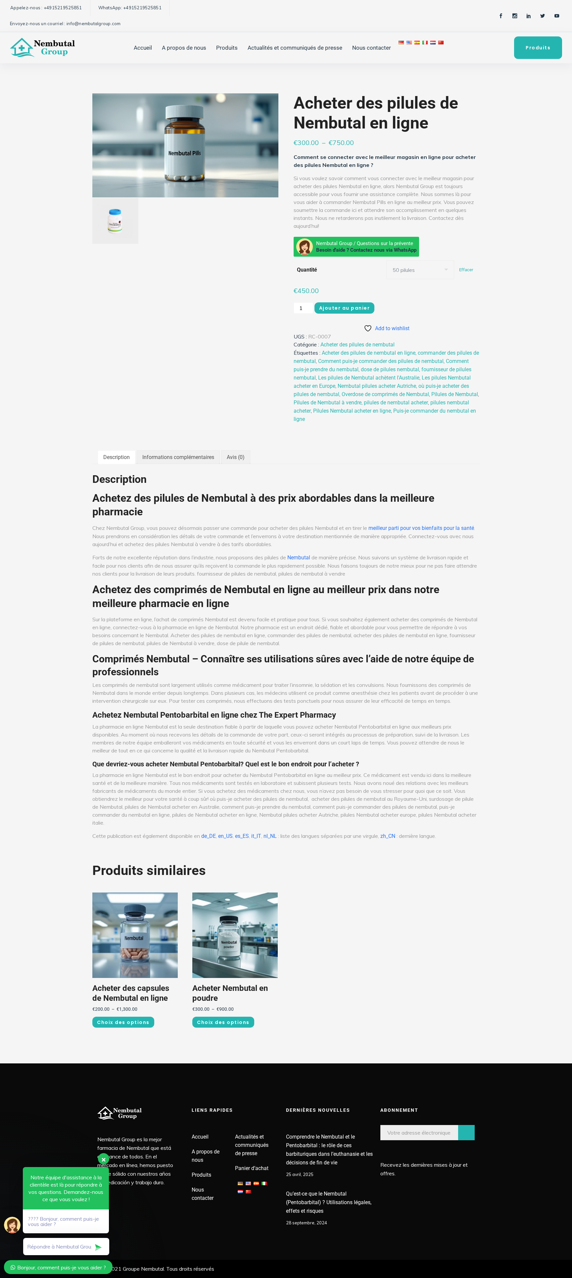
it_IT (256, 836)
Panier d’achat (251, 1168)
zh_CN (387, 836)
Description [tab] (116, 457)
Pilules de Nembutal (454, 394)
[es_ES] (417, 47)
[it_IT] (425, 47)
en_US (225, 836)
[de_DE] (401, 47)
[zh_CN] (441, 47)
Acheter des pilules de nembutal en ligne (368, 353)
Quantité (307, 270)
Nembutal (298, 557)
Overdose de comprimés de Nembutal (385, 394)
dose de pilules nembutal (390, 369)
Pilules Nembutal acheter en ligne (352, 411)
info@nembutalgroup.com (94, 23)
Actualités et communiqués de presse (295, 47)
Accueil (143, 47)
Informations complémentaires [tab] (178, 457)
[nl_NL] (433, 47)
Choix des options (123, 1022)
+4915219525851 (63, 7)
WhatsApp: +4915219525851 (130, 7)
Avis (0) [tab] (236, 457)
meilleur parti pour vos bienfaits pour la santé (421, 528)
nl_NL (270, 836)
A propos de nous (184, 47)
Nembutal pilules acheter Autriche (377, 386)
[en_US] (409, 47)
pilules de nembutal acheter (396, 402)
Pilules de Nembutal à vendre (327, 402)
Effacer (466, 269)
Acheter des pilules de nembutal (357, 344)
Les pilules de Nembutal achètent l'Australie (368, 378)
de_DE (208, 836)
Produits (227, 47)
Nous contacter (371, 47)
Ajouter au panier (344, 308)
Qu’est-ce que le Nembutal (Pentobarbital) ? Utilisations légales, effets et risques (328, 1202)
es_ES (242, 836)
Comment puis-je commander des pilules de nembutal (381, 361)
